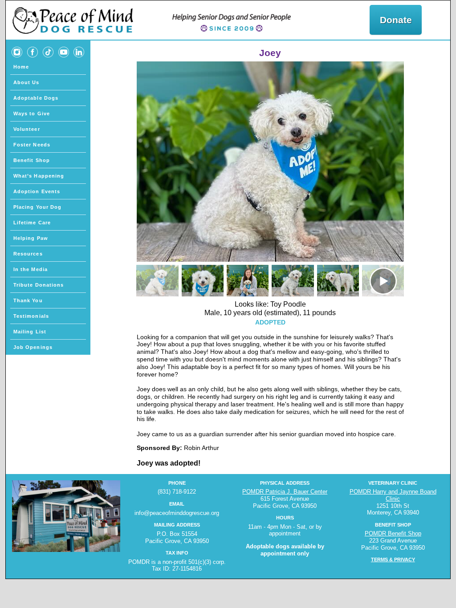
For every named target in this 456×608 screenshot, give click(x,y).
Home (21, 66)
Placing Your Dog (37, 207)
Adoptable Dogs (35, 98)
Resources (28, 253)
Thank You (28, 300)
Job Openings (33, 347)
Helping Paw (30, 238)
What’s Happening (39, 175)
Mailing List (29, 331)
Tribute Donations (38, 285)
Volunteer (26, 129)
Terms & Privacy (393, 559)
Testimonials (31, 316)
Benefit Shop (31, 160)
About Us (26, 82)
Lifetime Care (32, 222)
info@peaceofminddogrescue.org (176, 513)
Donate (396, 20)
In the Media (30, 269)
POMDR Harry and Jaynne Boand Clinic (393, 495)
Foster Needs (31, 144)
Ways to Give (31, 113)
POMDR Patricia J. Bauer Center (284, 491)
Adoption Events (37, 191)
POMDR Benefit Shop (393, 533)
